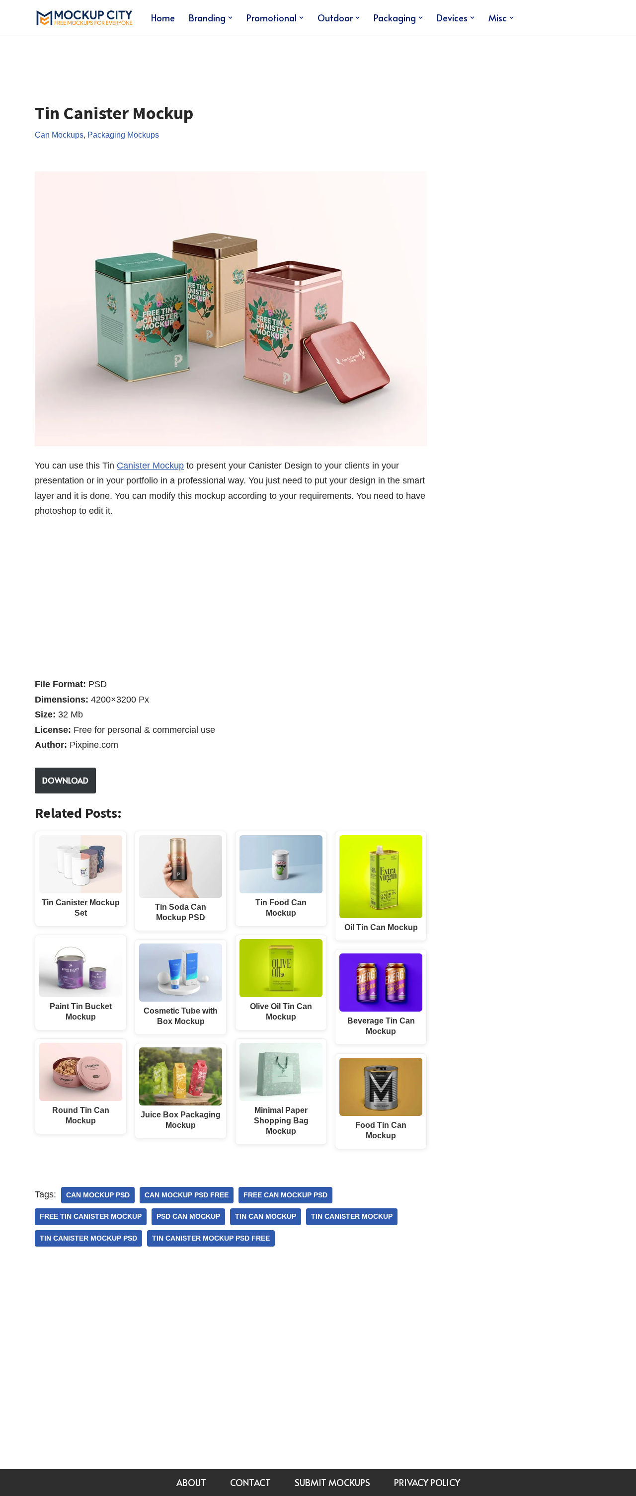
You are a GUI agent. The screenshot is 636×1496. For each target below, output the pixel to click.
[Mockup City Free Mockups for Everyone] (84, 17)
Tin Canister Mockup (352, 1216)
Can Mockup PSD (98, 1195)
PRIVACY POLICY (427, 1482)
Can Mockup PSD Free (187, 1195)
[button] (230, 17)
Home (163, 17)
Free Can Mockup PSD (285, 1195)
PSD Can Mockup (188, 1216)
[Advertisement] (216, 61)
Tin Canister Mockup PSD (88, 1238)
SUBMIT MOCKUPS (332, 1482)
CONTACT (250, 1482)
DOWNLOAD (65, 780)
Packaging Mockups (123, 134)
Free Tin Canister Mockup (91, 1216)
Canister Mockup (150, 466)
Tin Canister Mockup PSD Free (211, 1238)
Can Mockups (59, 134)
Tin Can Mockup (265, 1216)
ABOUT (191, 1482)
